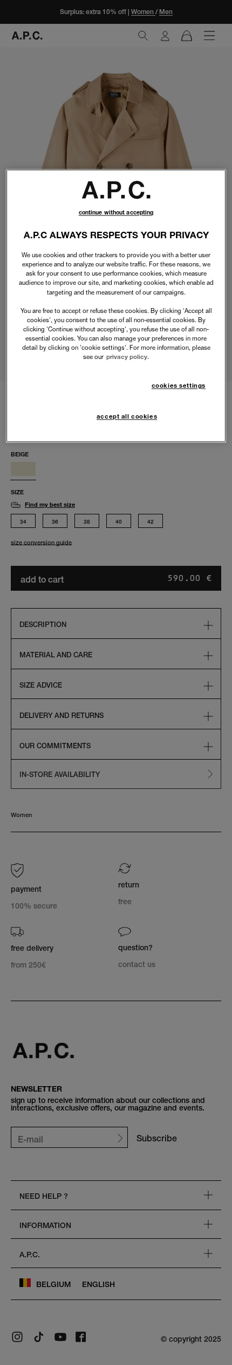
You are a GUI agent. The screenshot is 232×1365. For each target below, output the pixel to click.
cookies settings (179, 385)
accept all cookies (127, 416)
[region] (116, 306)
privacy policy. (127, 357)
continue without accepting (116, 213)
